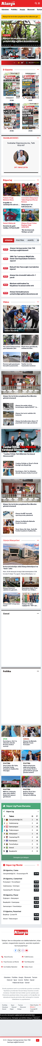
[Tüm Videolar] (38, 302)
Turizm (34, 977)
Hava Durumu (8, 957)
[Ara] (36, 3)
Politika (14, 10)
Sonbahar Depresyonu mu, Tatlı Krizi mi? (21, 144)
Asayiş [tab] (31, 240)
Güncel (26, 739)
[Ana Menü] (39, 3)
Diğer (12, 1009)
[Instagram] (23, 950)
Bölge (19, 1009)
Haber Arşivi (28, 967)
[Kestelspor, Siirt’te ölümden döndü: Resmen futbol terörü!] (11, 731)
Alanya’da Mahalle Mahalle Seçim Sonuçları (29, 742)
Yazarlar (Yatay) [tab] (10, 138)
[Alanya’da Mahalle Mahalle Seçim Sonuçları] (31, 731)
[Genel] (38, 613)
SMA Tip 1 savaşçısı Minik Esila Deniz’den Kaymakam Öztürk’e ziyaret (22, 259)
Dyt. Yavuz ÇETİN (21, 167)
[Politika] (38, 671)
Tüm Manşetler (29, 962)
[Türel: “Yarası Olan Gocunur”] (31, 53)
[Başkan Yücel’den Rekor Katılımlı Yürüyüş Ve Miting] (31, 781)
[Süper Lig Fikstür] (38, 865)
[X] (19, 950)
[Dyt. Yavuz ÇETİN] (21, 157)
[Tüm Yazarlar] (38, 138)
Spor (5, 739)
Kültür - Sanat (29, 980)
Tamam (36, 1018)
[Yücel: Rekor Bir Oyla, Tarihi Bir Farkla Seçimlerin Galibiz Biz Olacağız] (11, 755)
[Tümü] (38, 70)
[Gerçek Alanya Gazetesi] (8, 3)
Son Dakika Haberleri (10, 967)
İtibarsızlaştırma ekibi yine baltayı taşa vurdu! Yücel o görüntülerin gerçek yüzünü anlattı (30, 769)
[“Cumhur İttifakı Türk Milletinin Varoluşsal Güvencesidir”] (11, 53)
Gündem (5, 10)
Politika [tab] (20, 240)
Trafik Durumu (28, 957)
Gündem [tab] (8, 240)
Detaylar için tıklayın (21, 857)
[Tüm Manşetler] (38, 540)
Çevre (20, 980)
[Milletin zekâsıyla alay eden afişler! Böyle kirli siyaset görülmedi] (11, 781)
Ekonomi (30, 10)
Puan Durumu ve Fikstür (11, 962)
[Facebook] (15, 950)
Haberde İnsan (18, 983)
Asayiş (22, 10)
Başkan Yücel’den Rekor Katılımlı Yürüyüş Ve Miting (29, 793)
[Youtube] (26, 950)
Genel (6, 614)
